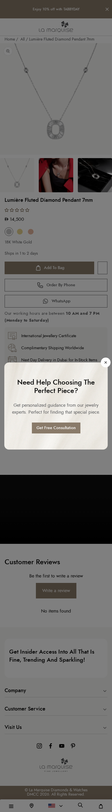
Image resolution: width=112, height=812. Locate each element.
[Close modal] (106, 362)
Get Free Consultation (56, 428)
